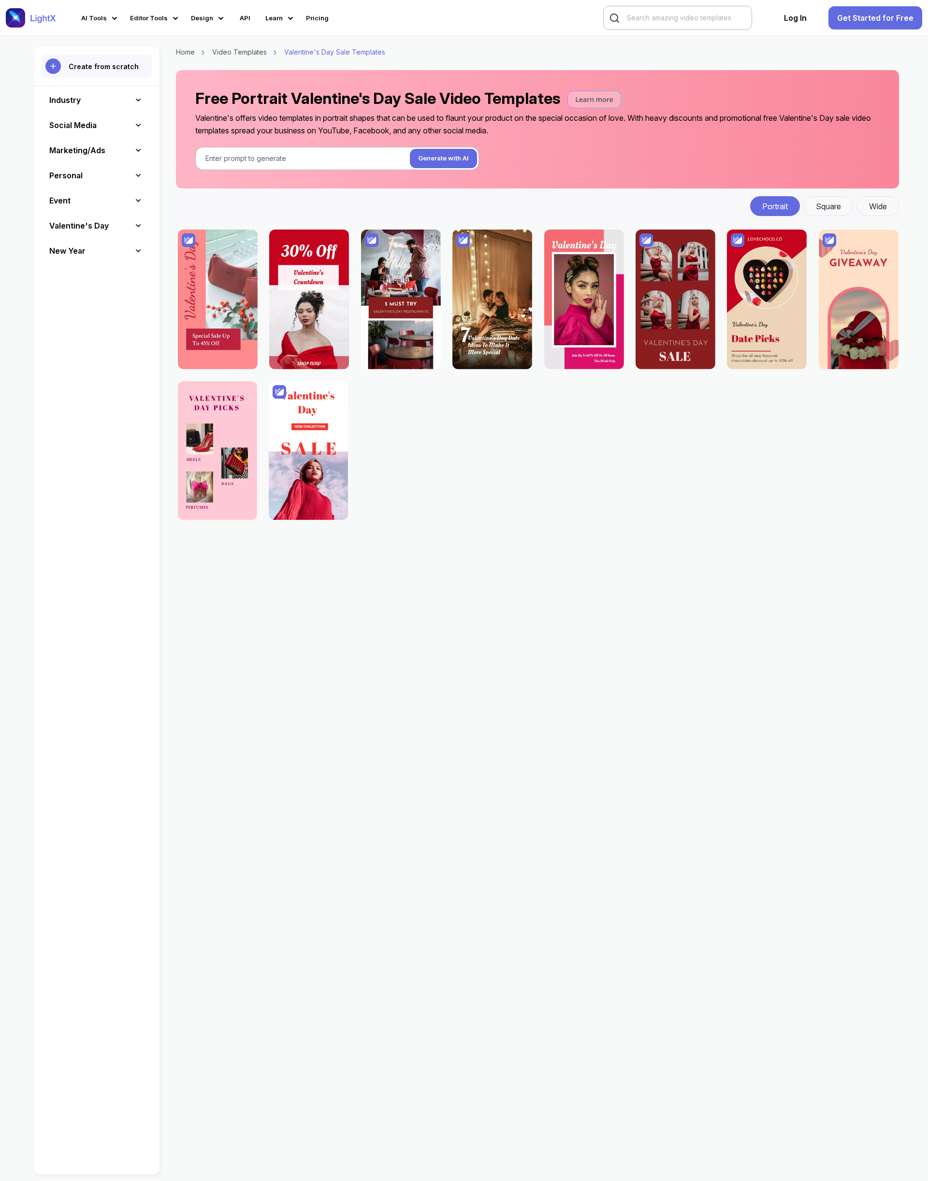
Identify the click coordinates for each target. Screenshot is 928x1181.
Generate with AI (443, 158)
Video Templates (239, 52)
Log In (795, 18)
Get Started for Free (875, 18)
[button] (100, 16)
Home (185, 52)
